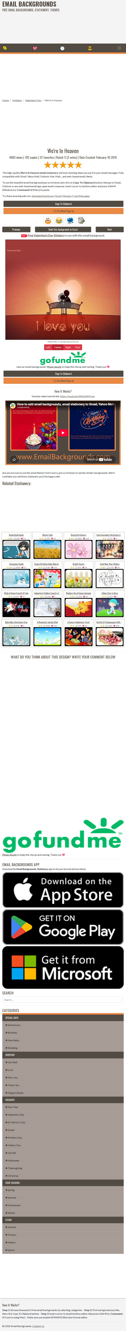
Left (48, 347)
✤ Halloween (12, 1160)
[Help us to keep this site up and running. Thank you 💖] (63, 834)
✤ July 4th (10, 1152)
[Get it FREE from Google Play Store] (63, 926)
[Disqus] (63, 698)
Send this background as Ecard (63, 229)
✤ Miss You (11, 1077)
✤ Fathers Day (13, 1145)
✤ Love (9, 1069)
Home (5, 100)
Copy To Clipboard (63, 204)
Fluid (77, 347)
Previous (16, 229)
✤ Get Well (11, 1062)
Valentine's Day (33, 100)
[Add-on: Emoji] (59, 220)
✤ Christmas (12, 1175)
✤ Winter (10, 1212)
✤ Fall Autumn (12, 1205)
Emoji (58, 195)
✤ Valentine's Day (14, 1114)
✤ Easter (10, 1129)
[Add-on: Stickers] (70, 220)
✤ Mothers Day (13, 1137)
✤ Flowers (10, 1234)
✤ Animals (10, 1227)
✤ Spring (10, 1189)
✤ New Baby (12, 1040)
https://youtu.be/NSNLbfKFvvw (77, 396)
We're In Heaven (53, 100)
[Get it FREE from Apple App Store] (63, 889)
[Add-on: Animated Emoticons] (48, 220)
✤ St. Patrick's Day (15, 1122)
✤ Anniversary (12, 1024)
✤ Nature (10, 1242)
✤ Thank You (12, 1085)
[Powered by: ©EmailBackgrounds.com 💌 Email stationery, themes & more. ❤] (63, 243)
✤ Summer (10, 1197)
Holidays (17, 100)
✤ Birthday (11, 1032)
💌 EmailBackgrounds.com (68, 342)
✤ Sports (10, 1249)
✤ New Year (11, 1107)
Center (57, 347)
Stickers (67, 195)
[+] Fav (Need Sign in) (63, 211)
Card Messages (81, 195)
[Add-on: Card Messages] (81, 220)
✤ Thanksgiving (13, 1168)
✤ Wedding (11, 1047)
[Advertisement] (85, 21)
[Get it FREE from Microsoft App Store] (63, 967)
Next (110, 229)
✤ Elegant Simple (14, 1092)
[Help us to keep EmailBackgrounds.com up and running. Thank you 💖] (63, 358)
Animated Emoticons (43, 195)
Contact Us (38, 1326)
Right (68, 347)
